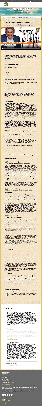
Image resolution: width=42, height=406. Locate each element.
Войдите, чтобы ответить (12, 339)
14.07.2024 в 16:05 (10, 343)
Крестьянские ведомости (6, 380)
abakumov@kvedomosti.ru (6, 403)
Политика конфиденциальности (7, 384)
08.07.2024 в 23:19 (10, 329)
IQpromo (13, 382)
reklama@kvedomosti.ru (6, 400)
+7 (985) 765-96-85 (5, 397)
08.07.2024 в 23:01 (10, 311)
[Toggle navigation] (10, 4)
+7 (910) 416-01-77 (11, 397)
